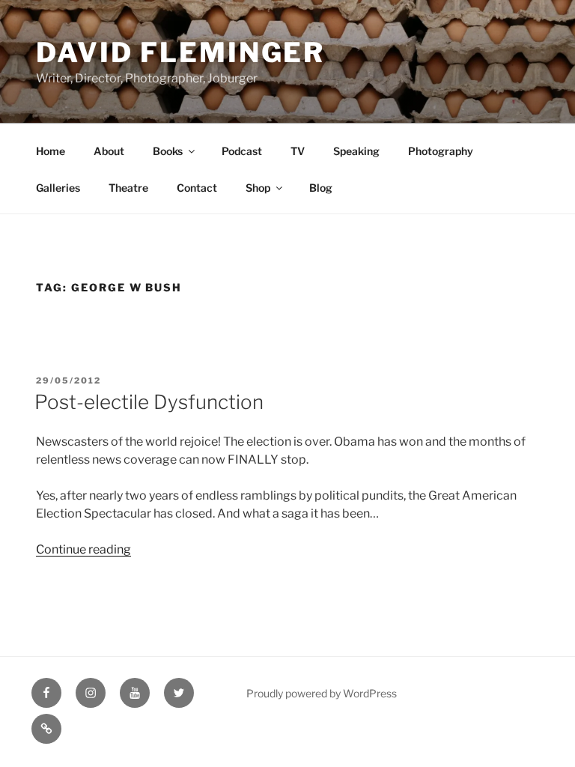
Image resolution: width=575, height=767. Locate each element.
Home (50, 151)
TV (297, 151)
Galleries (58, 187)
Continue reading (83, 549)
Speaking (356, 151)
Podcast (242, 151)
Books (168, 151)
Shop (258, 187)
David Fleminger (180, 52)
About (109, 151)
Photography (440, 151)
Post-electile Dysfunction (149, 401)
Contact (197, 187)
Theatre (128, 187)
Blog (320, 187)
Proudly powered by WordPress (321, 693)
